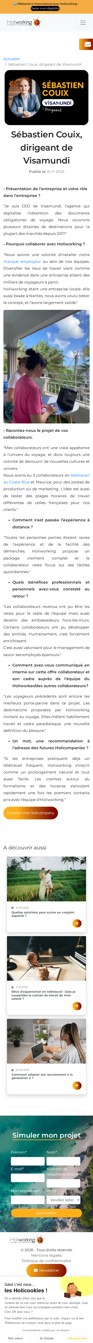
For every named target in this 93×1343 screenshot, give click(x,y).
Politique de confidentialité (46, 1261)
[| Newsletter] (86, 44)
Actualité (11, 59)
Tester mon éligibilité (45, 8)
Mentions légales (46, 1255)
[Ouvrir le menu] (83, 22)
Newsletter (49, 1270)
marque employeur (22, 261)
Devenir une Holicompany (30, 813)
